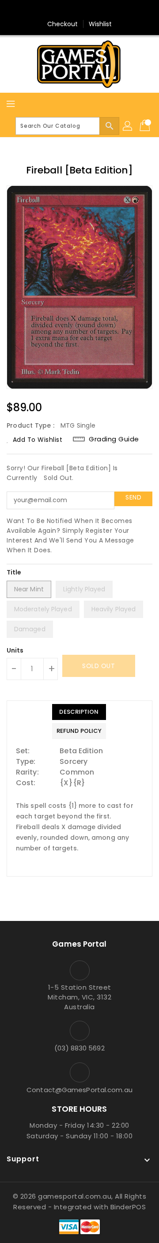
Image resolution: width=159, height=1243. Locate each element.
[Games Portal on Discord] (96, 10)
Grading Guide (114, 439)
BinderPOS (128, 1207)
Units (15, 650)
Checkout (62, 24)
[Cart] (146, 126)
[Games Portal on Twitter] (79, 10)
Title (14, 572)
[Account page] (128, 126)
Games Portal (79, 944)
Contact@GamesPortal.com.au (79, 1089)
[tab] (79, 712)
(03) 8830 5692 (79, 1048)
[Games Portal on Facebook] (62, 10)
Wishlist (100, 24)
